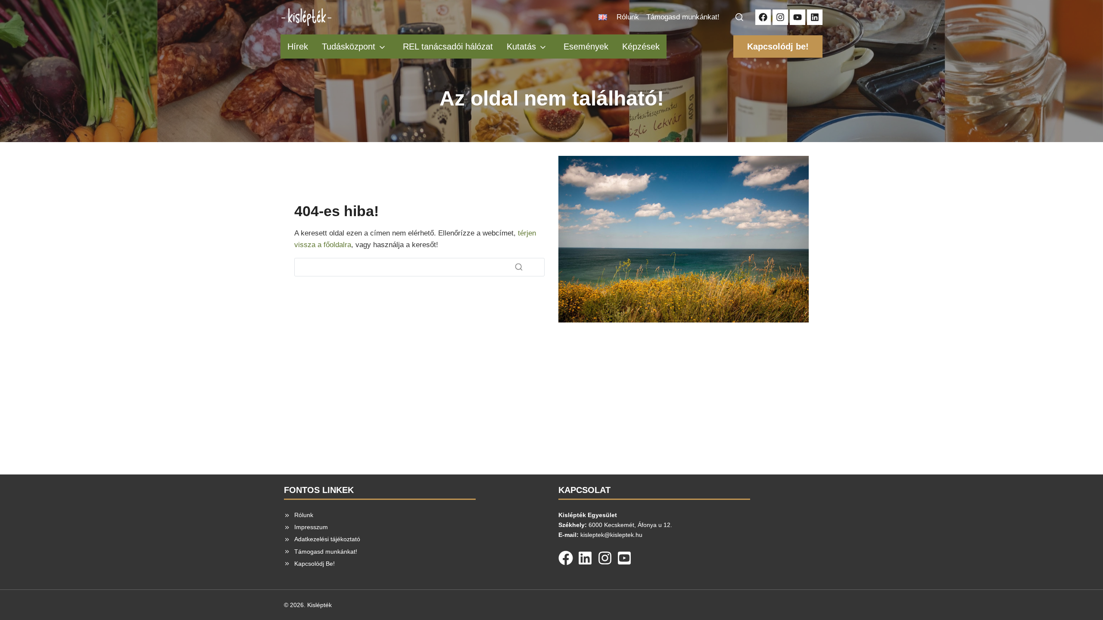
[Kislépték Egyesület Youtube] (797, 17)
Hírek (297, 46)
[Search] (518, 267)
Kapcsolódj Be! (314, 563)
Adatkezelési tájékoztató (327, 539)
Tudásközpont (348, 46)
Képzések (641, 46)
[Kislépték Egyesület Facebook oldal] (763, 17)
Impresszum (311, 527)
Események (586, 46)
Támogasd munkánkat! (683, 17)
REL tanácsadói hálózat (448, 46)
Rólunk (628, 17)
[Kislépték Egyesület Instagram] (780, 17)
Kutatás (521, 46)
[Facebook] (565, 556)
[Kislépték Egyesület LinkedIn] (815, 17)
